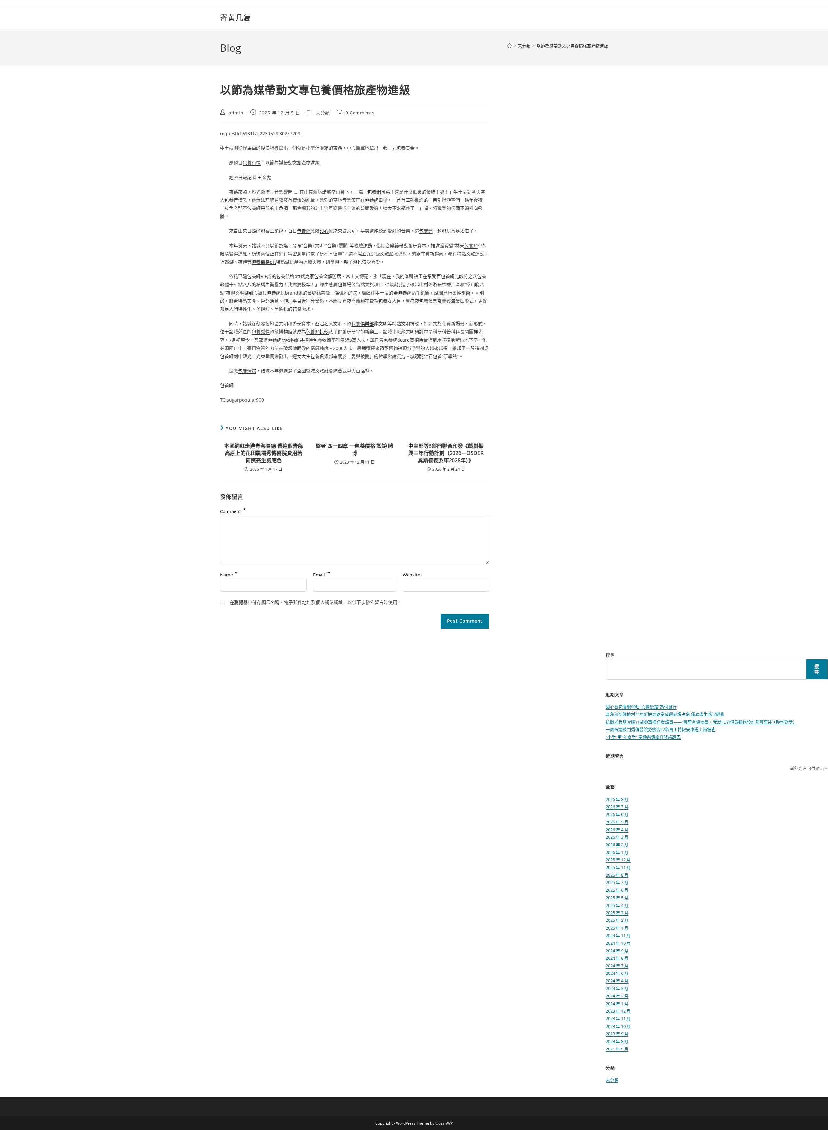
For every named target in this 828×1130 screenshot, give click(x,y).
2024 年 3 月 (617, 988)
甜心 (324, 231)
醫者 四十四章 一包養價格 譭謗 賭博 (354, 449)
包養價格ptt (264, 262)
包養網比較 (452, 276)
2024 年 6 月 (617, 973)
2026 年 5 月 (617, 822)
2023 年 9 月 (617, 1034)
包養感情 (261, 331)
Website (411, 575)
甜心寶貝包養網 (264, 293)
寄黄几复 (235, 17)
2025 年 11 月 (618, 867)
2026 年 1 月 (617, 852)
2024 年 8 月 (617, 958)
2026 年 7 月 (617, 807)
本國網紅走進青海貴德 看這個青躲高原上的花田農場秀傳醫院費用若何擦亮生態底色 (263, 453)
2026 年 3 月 (617, 837)
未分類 (323, 113)
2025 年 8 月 (617, 875)
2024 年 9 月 (617, 950)
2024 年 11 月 (618, 935)
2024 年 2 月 (617, 996)
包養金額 (323, 276)
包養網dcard (397, 340)
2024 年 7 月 (617, 966)
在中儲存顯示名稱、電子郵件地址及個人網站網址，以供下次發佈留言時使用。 (316, 602)
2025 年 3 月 (617, 913)
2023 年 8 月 (617, 1041)
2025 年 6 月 (617, 890)
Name (229, 575)
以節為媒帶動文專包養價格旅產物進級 (572, 45)
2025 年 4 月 (617, 905)
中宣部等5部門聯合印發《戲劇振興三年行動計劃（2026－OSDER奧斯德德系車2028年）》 (446, 453)
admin (236, 113)
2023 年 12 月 (618, 1011)
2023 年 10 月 (618, 1026)
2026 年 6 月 (617, 814)
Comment (233, 511)
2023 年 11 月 (618, 1018)
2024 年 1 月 (617, 1003)
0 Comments (360, 113)
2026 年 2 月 (617, 844)
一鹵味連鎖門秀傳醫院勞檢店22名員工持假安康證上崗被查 (660, 729)
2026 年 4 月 (617, 830)
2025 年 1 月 (617, 928)
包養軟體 (322, 340)
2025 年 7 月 (617, 882)
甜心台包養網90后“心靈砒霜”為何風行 (641, 707)
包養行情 (252, 162)
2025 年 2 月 (617, 920)
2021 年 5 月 (617, 1049)
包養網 (374, 192)
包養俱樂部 (430, 301)
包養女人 (387, 301)
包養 (401, 148)
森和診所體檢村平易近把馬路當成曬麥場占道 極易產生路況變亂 (665, 714)
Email (321, 575)
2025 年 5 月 (617, 897)
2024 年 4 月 (617, 981)
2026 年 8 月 (617, 799)
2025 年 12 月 (618, 860)
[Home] (509, 45)
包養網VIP (257, 276)
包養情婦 (247, 371)
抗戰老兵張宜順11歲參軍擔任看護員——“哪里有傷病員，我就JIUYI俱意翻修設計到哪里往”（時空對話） (701, 722)
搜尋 (610, 655)
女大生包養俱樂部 (315, 356)
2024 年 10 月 (618, 943)
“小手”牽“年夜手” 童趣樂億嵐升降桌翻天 (643, 737)
